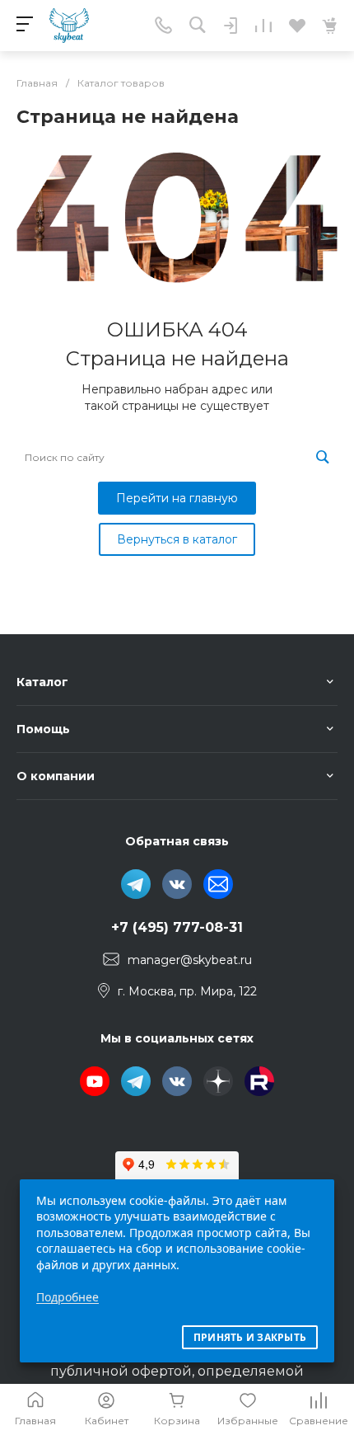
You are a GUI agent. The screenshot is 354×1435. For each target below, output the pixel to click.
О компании (55, 776)
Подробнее (67, 1297)
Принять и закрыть (249, 1337)
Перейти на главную (177, 498)
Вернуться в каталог (177, 539)
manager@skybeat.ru (190, 960)
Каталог (42, 682)
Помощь (43, 729)
